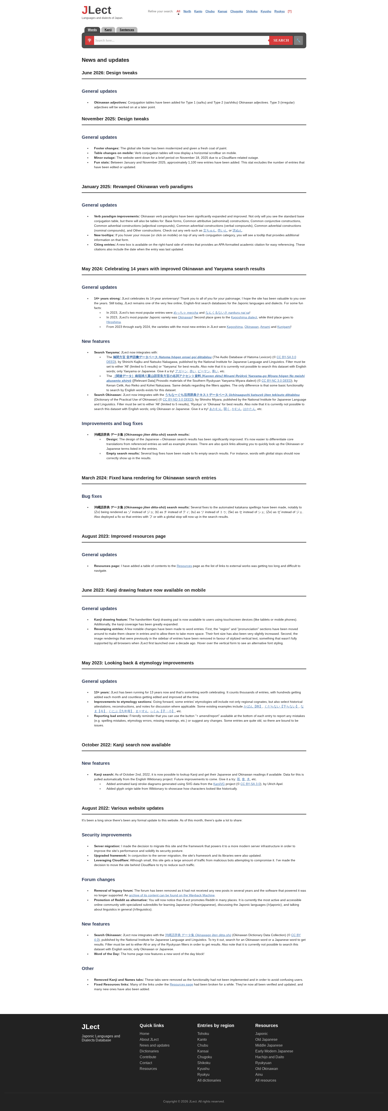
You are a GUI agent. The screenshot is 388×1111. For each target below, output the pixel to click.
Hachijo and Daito (269, 1057)
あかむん (215, 409)
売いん (222, 230)
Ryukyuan (263, 1063)
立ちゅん (209, 230)
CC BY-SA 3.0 (250, 784)
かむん (236, 409)
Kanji (108, 29)
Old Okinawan (266, 1069)
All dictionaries (209, 1080)
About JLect (149, 1039)
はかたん (249, 409)
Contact (146, 1063)
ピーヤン (204, 371)
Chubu (210, 11)
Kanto (198, 11)
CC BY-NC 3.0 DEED (276, 380)
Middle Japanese (269, 1045)
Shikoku (252, 11)
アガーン (181, 371)
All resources (265, 1080)
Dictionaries (149, 1051)
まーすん (141, 711)
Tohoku (203, 1034)
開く (227, 409)
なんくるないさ (227, 312)
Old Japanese (266, 1039)
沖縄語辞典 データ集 (198, 935)
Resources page (181, 984)
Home (144, 1034)
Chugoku (236, 11)
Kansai (222, 11)
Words (92, 29)
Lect (96, 10)
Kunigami (284, 326)
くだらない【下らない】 (281, 706)
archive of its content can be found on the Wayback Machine (172, 895)
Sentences (127, 29)
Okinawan (185, 317)
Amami (265, 326)
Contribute (148, 1057)
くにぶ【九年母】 (121, 711)
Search (279, 40)
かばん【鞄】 (253, 706)
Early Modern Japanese (274, 1051)
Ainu (259, 1074)
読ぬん (237, 230)
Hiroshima (113, 322)
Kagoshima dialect (244, 317)
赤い (193, 371)
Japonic (261, 1034)
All (178, 11)
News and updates (155, 1045)
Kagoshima (235, 326)
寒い (215, 371)
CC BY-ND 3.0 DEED (177, 399)
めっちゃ (186, 312)
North (187, 11)
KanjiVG (219, 784)
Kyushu (266, 11)
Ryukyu (279, 11)
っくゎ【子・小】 (162, 711)
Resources (184, 566)
